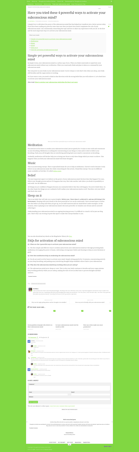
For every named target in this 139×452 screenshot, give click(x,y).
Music (33, 43)
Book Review (38, 4)
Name (30, 392)
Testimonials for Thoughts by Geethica (76, 1)
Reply (32, 343)
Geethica (32, 21)
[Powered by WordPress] (34, 449)
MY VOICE (70, 442)
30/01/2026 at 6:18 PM (39, 340)
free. (70, 236)
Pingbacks (45, 337)
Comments (34, 337)
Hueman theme (48, 449)
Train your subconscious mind (61, 4)
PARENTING (86, 442)
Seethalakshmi (33, 357)
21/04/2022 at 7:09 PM (41, 363)
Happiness (31, 4)
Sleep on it (34, 47)
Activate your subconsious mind (38, 283)
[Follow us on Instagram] (107, 446)
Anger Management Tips (78, 4)
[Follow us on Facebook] (104, 446)
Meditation (34, 41)
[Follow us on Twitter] (106, 446)
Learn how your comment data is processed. (62, 406)
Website (31, 396)
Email (72, 392)
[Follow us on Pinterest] (109, 446)
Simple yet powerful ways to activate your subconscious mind (51, 39)
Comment (32, 384)
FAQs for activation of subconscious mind (44, 50)
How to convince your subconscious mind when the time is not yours (56, 82)
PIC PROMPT (61, 442)
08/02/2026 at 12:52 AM (41, 345)
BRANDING (78, 442)
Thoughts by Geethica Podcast (47, 1)
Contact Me (60, 1)
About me (34, 1)
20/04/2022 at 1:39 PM (40, 357)
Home (28, 1)
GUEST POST (52, 442)
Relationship (47, 4)
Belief (33, 45)
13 (110, 7)
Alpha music (57, 171)
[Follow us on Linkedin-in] (110, 446)
